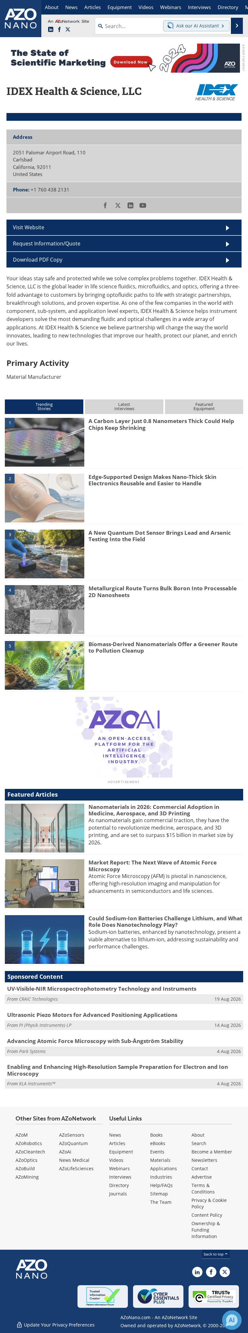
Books (156, 1135)
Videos (116, 1160)
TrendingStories (44, 406)
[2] (44, 498)
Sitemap (159, 1194)
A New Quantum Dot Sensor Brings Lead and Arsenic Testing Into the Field (159, 536)
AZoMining (27, 1177)
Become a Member (211, 1152)
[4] (44, 609)
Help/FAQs (161, 1185)
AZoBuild (25, 1168)
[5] (44, 665)
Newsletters (204, 1160)
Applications (163, 1168)
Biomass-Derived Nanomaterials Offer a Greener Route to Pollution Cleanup (163, 647)
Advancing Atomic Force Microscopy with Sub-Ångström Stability (95, 1041)
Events (157, 1152)
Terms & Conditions (203, 1188)
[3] (44, 553)
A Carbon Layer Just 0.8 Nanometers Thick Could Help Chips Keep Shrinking (161, 424)
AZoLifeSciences (76, 1168)
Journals (118, 1194)
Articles (117, 1143)
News (115, 1135)
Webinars (119, 1168)
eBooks (157, 1143)
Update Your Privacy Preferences (59, 1325)
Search (198, 1143)
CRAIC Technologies (38, 999)
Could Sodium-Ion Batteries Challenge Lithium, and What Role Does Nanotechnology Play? (165, 921)
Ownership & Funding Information (205, 1229)
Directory (119, 1185)
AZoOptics (26, 1160)
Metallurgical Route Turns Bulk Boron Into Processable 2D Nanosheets (162, 591)
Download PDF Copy (37, 259)
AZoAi (65, 1152)
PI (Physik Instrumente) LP (45, 1025)
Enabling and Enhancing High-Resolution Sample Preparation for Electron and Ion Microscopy (117, 1070)
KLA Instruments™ (37, 1083)
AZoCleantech (30, 1152)
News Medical (74, 1160)
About (197, 1135)
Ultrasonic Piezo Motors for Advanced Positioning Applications (92, 1014)
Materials (160, 1160)
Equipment (121, 1152)
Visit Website (28, 227)
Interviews (120, 1177)
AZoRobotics (29, 1143)
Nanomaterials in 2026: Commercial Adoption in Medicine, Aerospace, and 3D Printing (153, 810)
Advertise (201, 1177)
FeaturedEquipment (204, 406)
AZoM (22, 1135)
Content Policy (206, 1215)
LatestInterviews (124, 406)
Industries (161, 1177)
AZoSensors (71, 1135)
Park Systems (32, 1051)
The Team (160, 1202)
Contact (199, 1168)
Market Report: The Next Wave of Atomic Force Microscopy (152, 866)
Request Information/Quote (46, 243)
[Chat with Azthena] (232, 1320)
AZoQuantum (73, 1143)
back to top (214, 1254)
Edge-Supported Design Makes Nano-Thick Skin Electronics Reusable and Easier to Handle (152, 480)
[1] (44, 442)
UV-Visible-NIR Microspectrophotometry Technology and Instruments (101, 988)
